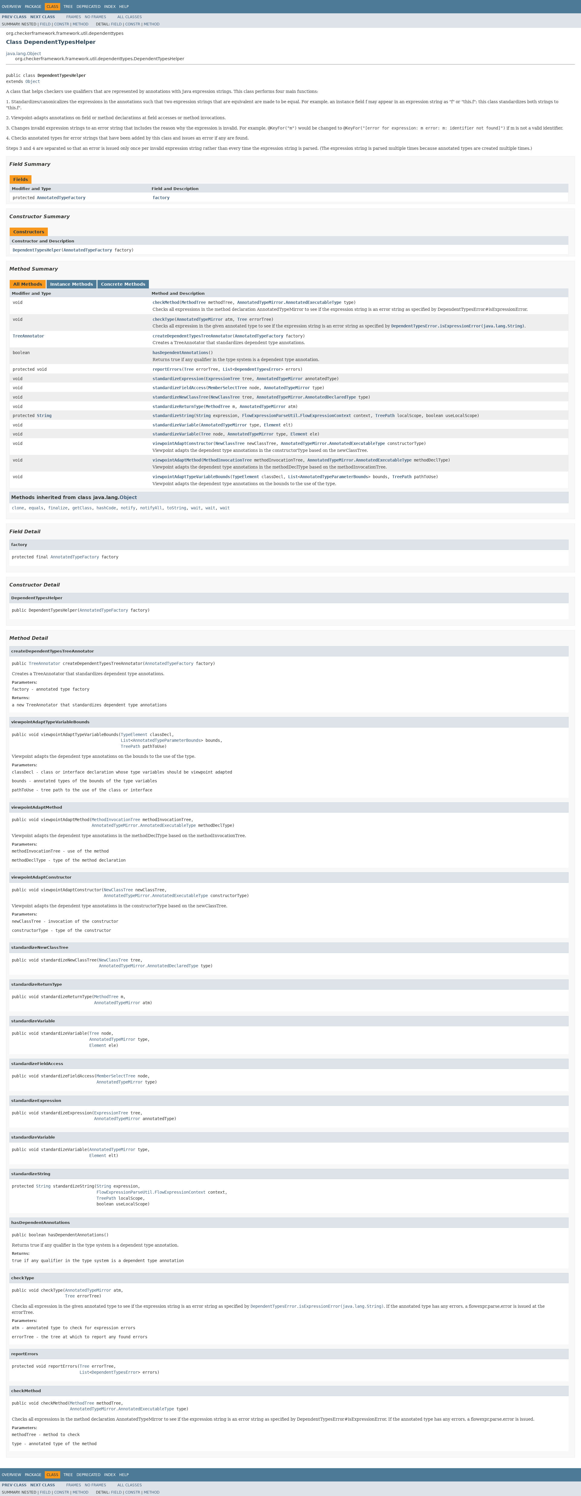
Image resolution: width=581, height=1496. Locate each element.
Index (110, 7)
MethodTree (194, 302)
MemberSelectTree (227, 387)
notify (128, 507)
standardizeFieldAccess (179, 387)
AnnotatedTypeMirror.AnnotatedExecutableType (289, 302)
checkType (163, 319)
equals (36, 507)
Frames (73, 17)
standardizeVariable (176, 424)
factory (161, 197)
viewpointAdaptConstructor (183, 443)
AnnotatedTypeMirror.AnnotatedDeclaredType (306, 397)
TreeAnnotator (28, 336)
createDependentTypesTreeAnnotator (192, 336)
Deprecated (88, 7)
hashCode (106, 507)
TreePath (385, 415)
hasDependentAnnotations (180, 352)
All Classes (129, 17)
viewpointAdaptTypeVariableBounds (191, 476)
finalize (57, 507)
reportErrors (167, 369)
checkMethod (166, 302)
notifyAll (151, 507)
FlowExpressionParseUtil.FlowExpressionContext (296, 415)
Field (45, 24)
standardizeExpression (178, 378)
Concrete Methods (123, 284)
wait (196, 507)
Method (80, 24)
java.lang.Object (23, 53)
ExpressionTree (223, 378)
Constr (61, 24)
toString (176, 507)
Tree (68, 7)
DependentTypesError (258, 369)
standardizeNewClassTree (180, 397)
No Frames (95, 17)
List (227, 369)
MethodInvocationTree (227, 460)
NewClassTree (225, 397)
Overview (11, 7)
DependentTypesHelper (37, 250)
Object (32, 81)
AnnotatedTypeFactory (61, 197)
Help (124, 7)
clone (18, 507)
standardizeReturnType (178, 406)
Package (33, 7)
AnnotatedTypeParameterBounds (334, 476)
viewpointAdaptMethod (177, 460)
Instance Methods (71, 284)
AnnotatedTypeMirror (200, 319)
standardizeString (173, 415)
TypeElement (245, 476)
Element (272, 424)
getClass (82, 507)
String (44, 415)
